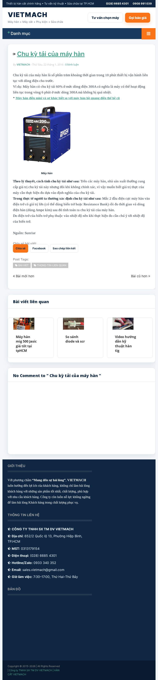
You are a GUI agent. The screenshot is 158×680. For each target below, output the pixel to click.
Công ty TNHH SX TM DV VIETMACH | (31, 670)
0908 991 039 (142, 3)
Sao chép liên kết (64, 248)
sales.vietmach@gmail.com (43, 570)
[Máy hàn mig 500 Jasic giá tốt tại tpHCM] (23, 324)
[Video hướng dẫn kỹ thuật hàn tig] (123, 324)
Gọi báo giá (137, 18)
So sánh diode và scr (75, 339)
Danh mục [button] (20, 33)
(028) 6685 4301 (117, 3)
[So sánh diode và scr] (73, 324)
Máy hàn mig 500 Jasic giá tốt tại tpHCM (26, 344)
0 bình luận (72, 64)
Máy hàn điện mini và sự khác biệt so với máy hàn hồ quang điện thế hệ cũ (68, 98)
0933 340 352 (45, 563)
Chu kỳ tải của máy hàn (51, 54)
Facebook (39, 248)
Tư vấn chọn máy (105, 18)
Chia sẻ (21, 248)
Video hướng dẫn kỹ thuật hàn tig (125, 344)
